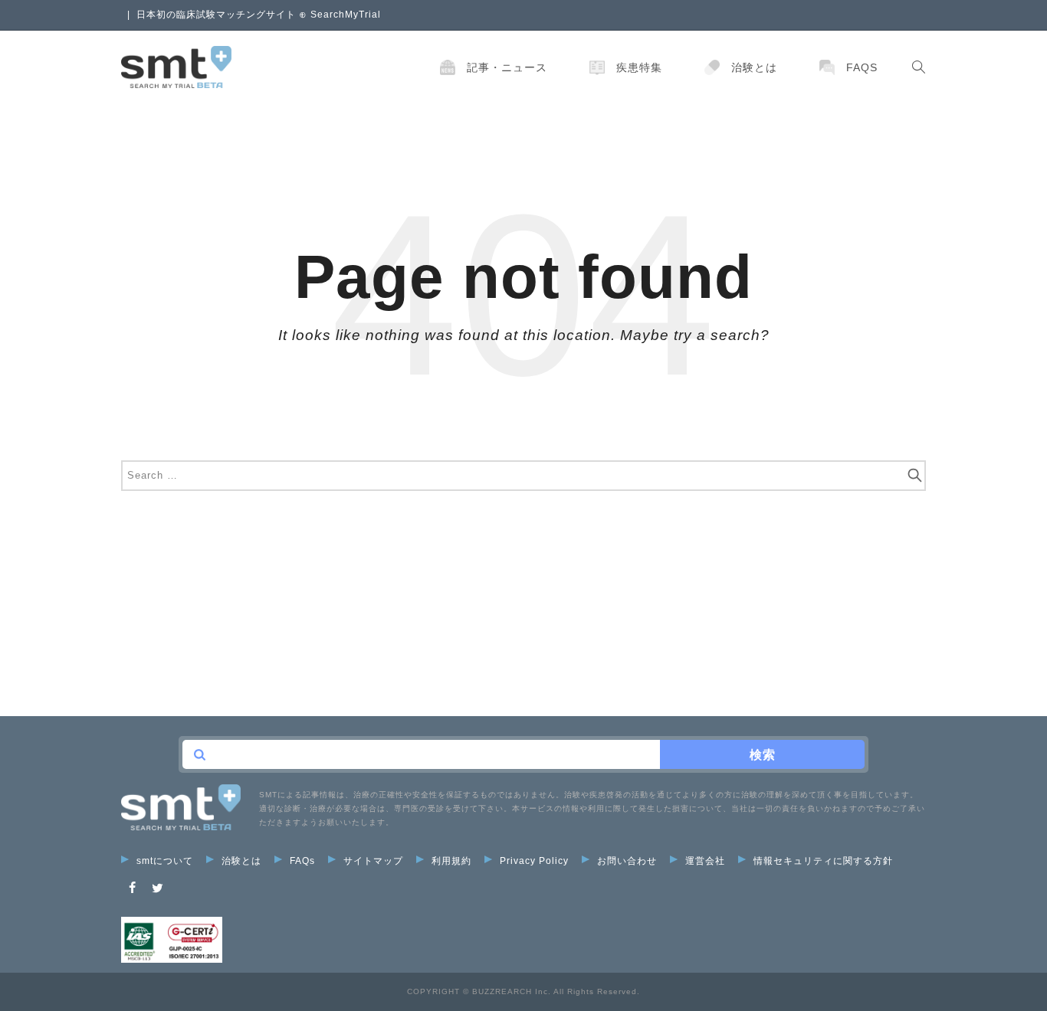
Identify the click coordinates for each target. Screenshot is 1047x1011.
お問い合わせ (627, 861)
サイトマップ (373, 861)
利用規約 (451, 861)
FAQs (862, 67)
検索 (763, 754)
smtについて (164, 861)
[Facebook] (132, 888)
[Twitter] (158, 888)
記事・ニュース (507, 67)
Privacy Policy (534, 861)
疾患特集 (639, 67)
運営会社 (705, 861)
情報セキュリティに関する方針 (823, 861)
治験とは (754, 67)
